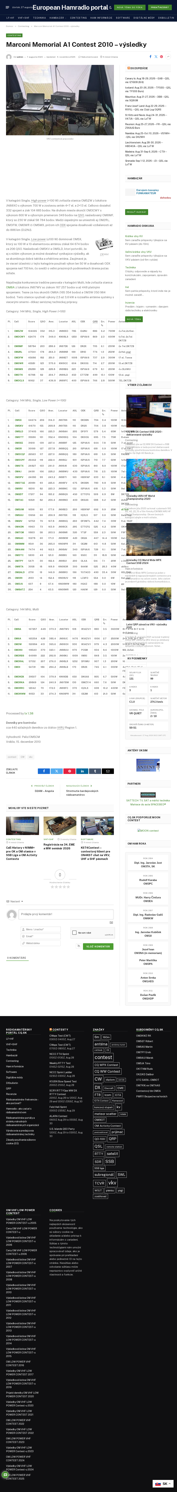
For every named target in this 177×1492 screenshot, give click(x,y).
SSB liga (99, 1168)
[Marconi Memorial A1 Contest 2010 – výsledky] (60, 100)
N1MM (123, 1114)
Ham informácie (101, 18)
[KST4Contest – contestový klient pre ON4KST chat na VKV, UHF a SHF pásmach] (97, 826)
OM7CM (19, 532)
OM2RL (18, 352)
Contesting (78, 18)
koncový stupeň (103, 1107)
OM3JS (19, 584)
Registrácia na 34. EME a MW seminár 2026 (59, 846)
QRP (8, 1088)
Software (123, 18)
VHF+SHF (24, 18)
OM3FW (18, 357)
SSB (109, 1161)
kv (118, 1107)
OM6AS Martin (144, 1046)
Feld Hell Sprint (58, 1107)
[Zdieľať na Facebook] (150, 56)
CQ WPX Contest (106, 1065)
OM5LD (19, 431)
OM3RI (18, 578)
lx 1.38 (29, 713)
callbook (98, 1050)
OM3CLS (19, 380)
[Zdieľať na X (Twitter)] (156, 56)
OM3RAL (19, 661)
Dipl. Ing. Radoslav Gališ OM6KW (148, 916)
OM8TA (19, 566)
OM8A (10, 287)
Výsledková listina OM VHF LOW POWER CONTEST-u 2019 (21, 1384)
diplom (110, 1079)
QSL (99, 1146)
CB (107, 1050)
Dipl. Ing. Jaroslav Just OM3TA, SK (148, 864)
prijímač (117, 1132)
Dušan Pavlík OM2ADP (148, 996)
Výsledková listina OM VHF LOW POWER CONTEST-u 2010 (21, 1289)
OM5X (18, 420)
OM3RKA (19, 682)
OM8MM (19, 544)
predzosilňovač (101, 1132)
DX (98, 1087)
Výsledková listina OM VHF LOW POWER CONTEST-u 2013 (21, 1327)
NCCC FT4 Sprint (59, 1054)
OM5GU (19, 515)
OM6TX (19, 466)
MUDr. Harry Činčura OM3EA (148, 899)
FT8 (98, 1095)
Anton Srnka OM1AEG (148, 979)
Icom (107, 1095)
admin (20, 57)
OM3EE (19, 443)
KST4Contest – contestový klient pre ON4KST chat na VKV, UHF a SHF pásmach (95, 853)
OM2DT (19, 494)
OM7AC (19, 500)
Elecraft (108, 1088)
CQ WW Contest (107, 1071)
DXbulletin (166, 18)
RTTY (99, 1154)
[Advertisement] (60, 172)
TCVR (99, 1183)
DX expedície (139, 68)
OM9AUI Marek (144, 1057)
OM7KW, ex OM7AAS (148, 1085)
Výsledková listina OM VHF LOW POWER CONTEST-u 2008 (21, 1276)
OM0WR (18, 363)
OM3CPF (20, 460)
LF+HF (10, 18)
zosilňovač (100, 1196)
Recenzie (11, 1094)
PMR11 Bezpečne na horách (151, 1096)
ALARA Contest (58, 1116)
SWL (121, 1175)
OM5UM (19, 509)
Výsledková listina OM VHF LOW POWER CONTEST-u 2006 (21, 1241)
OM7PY (19, 561)
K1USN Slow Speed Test (63, 1081)
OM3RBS (19, 655)
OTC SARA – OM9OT (147, 1080)
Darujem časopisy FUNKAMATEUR (147, 192)
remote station (114, 1146)
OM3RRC (19, 688)
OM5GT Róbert (144, 1041)
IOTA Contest (101, 1100)
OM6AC (19, 538)
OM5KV (19, 426)
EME (120, 1088)
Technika (39, 18)
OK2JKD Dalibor (145, 1074)
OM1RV (19, 488)
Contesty (60, 1029)
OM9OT (100, 1120)
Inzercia (129, 302)
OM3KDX (19, 676)
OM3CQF (20, 454)
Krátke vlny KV (134, 236)
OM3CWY (19, 336)
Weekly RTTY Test (60, 1063)
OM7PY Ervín (143, 1052)
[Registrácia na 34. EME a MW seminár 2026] (60, 826)
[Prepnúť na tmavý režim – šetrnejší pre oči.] (110, 7)
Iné (127, 287)
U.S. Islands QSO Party (61, 1129)
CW (23, 757)
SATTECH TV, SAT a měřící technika (148, 800)
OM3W (18, 644)
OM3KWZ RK (143, 1035)
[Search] (105, 7)
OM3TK (18, 375)
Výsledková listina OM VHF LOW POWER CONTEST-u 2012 (21, 1314)
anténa (101, 1044)
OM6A (17, 638)
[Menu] (7, 7)
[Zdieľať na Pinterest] (161, 56)
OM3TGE (20, 483)
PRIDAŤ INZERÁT (136, 212)
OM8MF (18, 346)
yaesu (110, 1190)
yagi (120, 1190)
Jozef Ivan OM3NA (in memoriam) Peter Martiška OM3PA (148, 956)
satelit (112, 1153)
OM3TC (19, 555)
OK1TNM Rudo (144, 1068)
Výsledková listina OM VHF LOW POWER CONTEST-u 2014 (21, 1340)
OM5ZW (18, 331)
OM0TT (19, 437)
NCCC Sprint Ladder (60, 1072)
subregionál (104, 1175)
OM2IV (18, 521)
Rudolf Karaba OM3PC (148, 882)
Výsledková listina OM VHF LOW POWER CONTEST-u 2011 (21, 1301)
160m (106, 1037)
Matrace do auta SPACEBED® (148, 804)
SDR (98, 1162)
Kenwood (117, 1100)
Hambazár (57, 18)
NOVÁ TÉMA (134, 319)
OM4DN (19, 526)
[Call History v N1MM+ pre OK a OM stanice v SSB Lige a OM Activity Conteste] (22, 826)
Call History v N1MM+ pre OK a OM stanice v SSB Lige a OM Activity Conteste (21, 853)
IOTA (118, 1095)
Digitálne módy (144, 18)
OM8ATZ (20, 589)
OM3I (17, 667)
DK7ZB (121, 1080)
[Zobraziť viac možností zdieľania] (168, 56)
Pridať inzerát (160, 7)
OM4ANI (19, 549)
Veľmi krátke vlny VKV (138, 251)
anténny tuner (118, 1045)
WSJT (98, 1190)
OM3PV (19, 477)
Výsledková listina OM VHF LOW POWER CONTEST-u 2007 (21, 1263)
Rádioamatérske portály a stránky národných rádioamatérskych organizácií (22, 1121)
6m (97, 1037)
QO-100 (100, 1139)
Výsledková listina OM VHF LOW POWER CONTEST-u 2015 (21, 1353)
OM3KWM (19, 694)
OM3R (18, 448)
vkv (31, 757)
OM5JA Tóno (143, 1063)
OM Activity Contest (108, 1125)
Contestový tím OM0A (148, 1091)
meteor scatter (106, 1114)
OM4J (18, 471)
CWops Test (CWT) (60, 1035)
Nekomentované (89, 57)
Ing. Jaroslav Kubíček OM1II (148, 934)
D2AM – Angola (44, 790)
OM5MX (18, 369)
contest (12, 757)
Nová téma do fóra (130, 7)
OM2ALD (20, 572)
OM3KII (18, 650)
